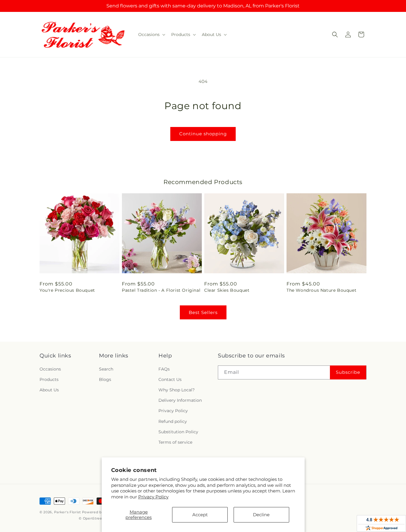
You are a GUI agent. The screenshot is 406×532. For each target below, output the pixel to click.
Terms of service (175, 442)
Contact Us (170, 379)
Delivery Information (180, 400)
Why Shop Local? (176, 390)
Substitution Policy (178, 431)
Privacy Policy (153, 497)
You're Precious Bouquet (67, 290)
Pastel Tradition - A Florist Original (161, 290)
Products (49, 379)
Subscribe (348, 372)
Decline (261, 514)
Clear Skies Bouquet (226, 290)
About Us (49, 390)
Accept (200, 514)
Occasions (50, 369)
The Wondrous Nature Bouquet (321, 290)
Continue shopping (203, 133)
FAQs (164, 369)
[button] (151, 34)
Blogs (105, 379)
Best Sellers (203, 312)
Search (106, 369)
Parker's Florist (67, 512)
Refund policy (172, 421)
